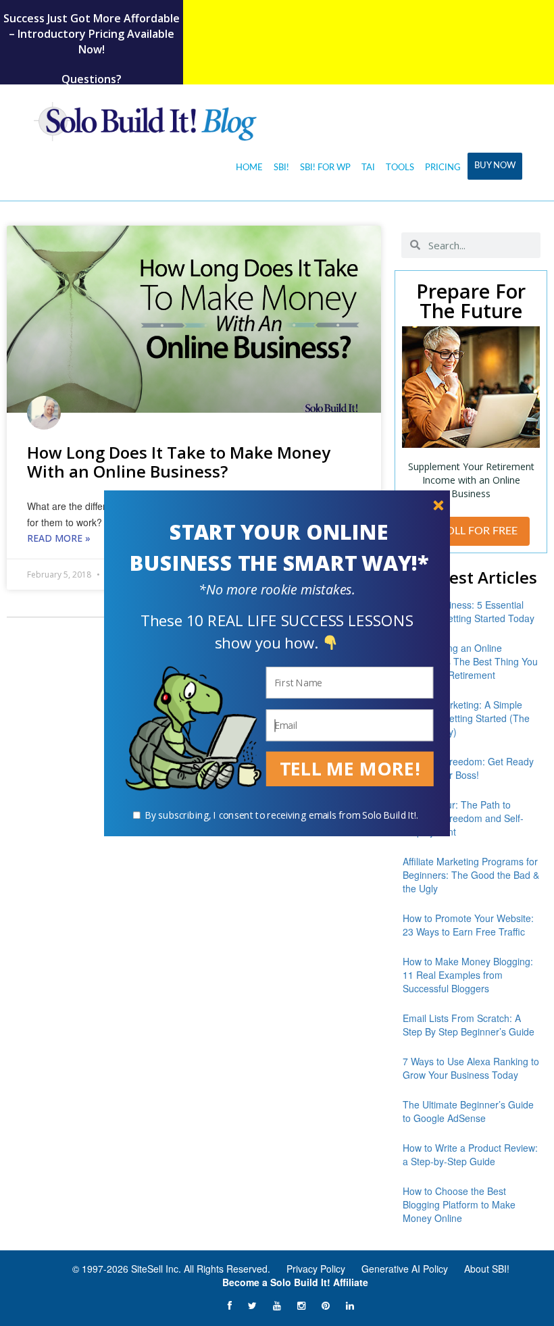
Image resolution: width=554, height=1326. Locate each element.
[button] (279, 548)
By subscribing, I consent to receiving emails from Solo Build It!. (281, 815)
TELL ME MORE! (350, 768)
